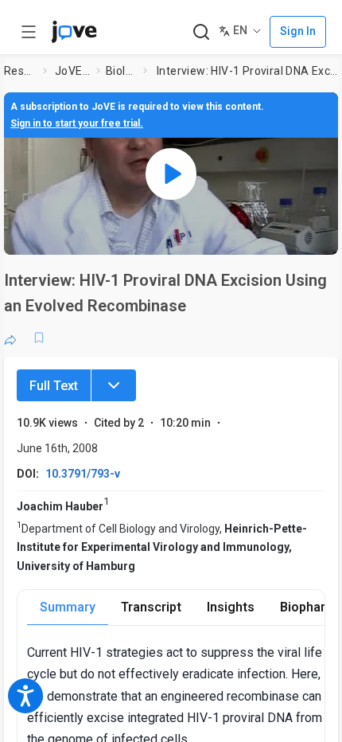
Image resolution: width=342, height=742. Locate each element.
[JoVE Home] (74, 32)
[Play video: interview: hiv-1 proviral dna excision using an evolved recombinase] (171, 173)
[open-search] (200, 32)
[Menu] (113, 385)
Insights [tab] (231, 607)
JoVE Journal (72, 70)
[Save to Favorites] (39, 337)
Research (20, 70)
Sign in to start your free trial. (76, 123)
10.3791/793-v (82, 473)
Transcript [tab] (151, 607)
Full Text (53, 385)
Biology (121, 70)
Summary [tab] (67, 607)
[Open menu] (28, 32)
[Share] (10, 337)
